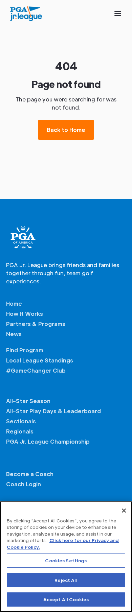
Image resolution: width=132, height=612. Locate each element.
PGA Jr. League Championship (48, 441)
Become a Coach (29, 473)
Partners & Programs (35, 323)
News (14, 333)
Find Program (24, 350)
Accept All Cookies (66, 599)
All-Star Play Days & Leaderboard (53, 411)
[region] (66, 556)
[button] (118, 13)
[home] (26, 13)
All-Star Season (28, 400)
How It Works (24, 313)
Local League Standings (39, 360)
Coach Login (23, 484)
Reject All (65, 580)
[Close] (123, 510)
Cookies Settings (66, 560)
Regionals (20, 431)
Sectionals (21, 421)
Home (14, 303)
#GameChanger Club (36, 370)
